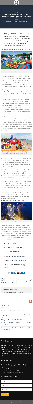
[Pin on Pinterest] (20, 273)
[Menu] (2, 3)
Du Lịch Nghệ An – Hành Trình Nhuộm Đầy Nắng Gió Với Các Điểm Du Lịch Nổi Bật (15, 329)
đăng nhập (11, 292)
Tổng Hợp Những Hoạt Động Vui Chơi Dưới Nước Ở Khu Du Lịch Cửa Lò (8, 281)
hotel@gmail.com (20, 256)
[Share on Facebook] (12, 273)
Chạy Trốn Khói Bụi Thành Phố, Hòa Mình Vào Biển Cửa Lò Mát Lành (16, 324)
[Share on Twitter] (15, 273)
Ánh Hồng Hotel (23, 21)
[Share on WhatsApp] (9, 273)
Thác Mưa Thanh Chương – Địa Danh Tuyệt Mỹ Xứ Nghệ (15, 311)
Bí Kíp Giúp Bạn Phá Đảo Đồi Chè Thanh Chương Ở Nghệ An (15, 316)
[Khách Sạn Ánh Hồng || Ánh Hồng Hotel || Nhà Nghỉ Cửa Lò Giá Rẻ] (16, 2)
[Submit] (30, 301)
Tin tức (16, 12)
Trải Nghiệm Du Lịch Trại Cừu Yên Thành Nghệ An (14, 320)
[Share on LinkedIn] (23, 273)
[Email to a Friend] (18, 273)
